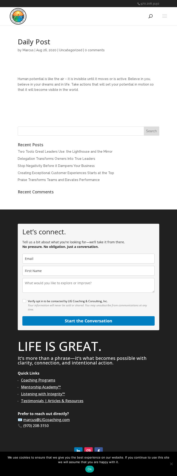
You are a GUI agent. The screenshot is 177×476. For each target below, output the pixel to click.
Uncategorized (70, 50)
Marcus (28, 50)
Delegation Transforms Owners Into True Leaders (56, 159)
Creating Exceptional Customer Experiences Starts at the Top (66, 173)
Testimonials (32, 400)
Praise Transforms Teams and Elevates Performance (59, 180)
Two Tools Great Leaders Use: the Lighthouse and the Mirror (65, 151)
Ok (90, 469)
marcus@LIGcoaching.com (46, 419)
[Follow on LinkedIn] (78, 451)
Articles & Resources (65, 400)
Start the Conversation (88, 321)
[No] (171, 464)
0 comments (95, 50)
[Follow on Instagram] (88, 451)
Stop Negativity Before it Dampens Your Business (56, 166)
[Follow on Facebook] (98, 451)
